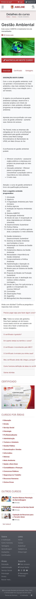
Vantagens (5, 546)
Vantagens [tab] (29, 71)
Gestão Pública (9, 446)
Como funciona (7, 543)
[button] (2, 6)
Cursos (14, 17)
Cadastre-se (22, 549)
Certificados (5, 555)
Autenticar (22, 546)
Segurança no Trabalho (12, 475)
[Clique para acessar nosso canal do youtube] (27, 570)
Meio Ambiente (9, 460)
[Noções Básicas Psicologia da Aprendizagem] (7, 500)
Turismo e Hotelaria (10, 442)
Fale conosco (25, 564)
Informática (7, 453)
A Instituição (5, 540)
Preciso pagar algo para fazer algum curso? (19, 313)
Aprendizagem (6, 549)
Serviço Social (8, 428)
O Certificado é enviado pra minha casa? (18, 353)
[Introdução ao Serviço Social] (7, 508)
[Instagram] (22, 570)
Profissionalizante (10, 435)
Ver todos (6, 524)
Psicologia (7, 431)
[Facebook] (19, 570)
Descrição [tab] (6, 71)
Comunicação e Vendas (12, 449)
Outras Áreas (8, 482)
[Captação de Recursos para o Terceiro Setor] (7, 517)
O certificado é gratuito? (13, 334)
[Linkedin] (24, 570)
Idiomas (6, 457)
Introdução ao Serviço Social (23, 507)
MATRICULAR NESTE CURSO (19, 60)
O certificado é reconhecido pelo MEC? (18, 347)
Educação (7, 420)
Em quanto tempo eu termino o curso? (18, 341)
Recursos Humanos (10, 478)
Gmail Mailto (24, 567)
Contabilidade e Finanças (12, 468)
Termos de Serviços (11, 595)
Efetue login (22, 552)
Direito (6, 424)
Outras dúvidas (9, 372)
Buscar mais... (6, 580)
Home (8, 17)
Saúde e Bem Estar (10, 464)
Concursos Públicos (11, 471)
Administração (9, 438)
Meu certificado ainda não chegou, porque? (19, 360)
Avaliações (5, 552)
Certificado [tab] (18, 71)
